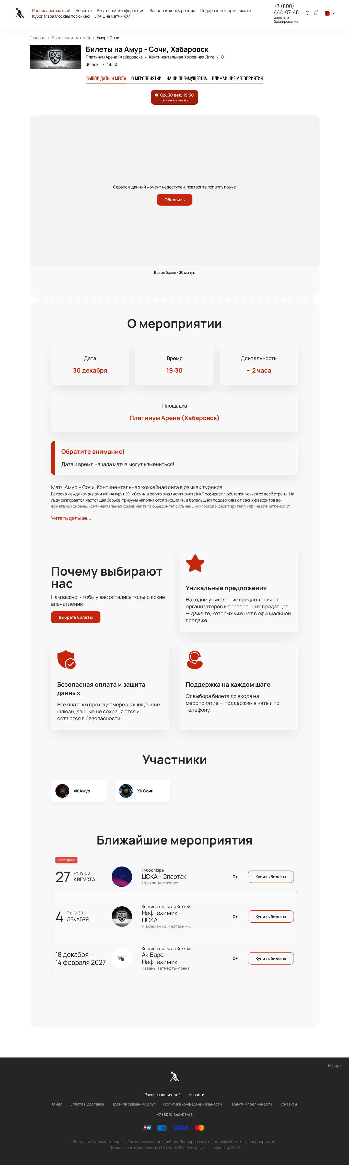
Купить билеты (270, 876)
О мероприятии (146, 78)
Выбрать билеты (76, 617)
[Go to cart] (316, 13)
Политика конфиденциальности (192, 1104)
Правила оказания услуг (133, 1104)
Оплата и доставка (87, 1104)
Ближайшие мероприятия (237, 78)
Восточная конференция (120, 10)
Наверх (334, 1065)
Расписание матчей (51, 10)
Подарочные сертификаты (225, 10)
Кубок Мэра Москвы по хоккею (61, 16)
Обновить (175, 200)
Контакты (288, 1104)
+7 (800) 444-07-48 (286, 9)
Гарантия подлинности (251, 1104)
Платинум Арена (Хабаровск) (114, 57)
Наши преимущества (187, 78)
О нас (57, 1104)
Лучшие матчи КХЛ (113, 16)
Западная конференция (172, 10)
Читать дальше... (71, 518)
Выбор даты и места (106, 78)
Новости (83, 10)
